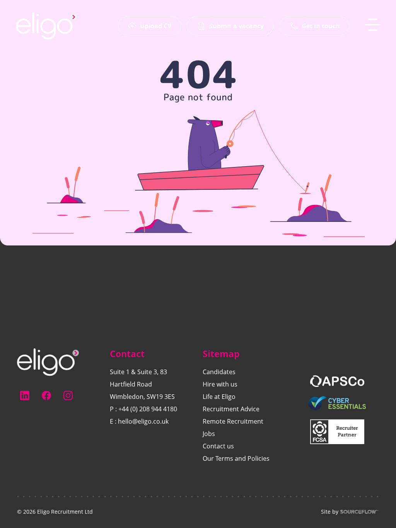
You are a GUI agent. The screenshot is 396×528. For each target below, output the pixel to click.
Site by (329, 512)
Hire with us (220, 384)
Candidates (219, 372)
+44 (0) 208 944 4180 (147, 409)
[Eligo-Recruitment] (46, 25)
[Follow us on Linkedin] (24, 395)
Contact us (218, 446)
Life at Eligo (219, 396)
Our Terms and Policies (236, 458)
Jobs (209, 433)
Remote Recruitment (233, 421)
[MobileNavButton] (373, 24)
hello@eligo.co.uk (143, 421)
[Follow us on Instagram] (68, 395)
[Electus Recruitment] (48, 361)
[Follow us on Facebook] (46, 395)
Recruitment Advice (231, 409)
